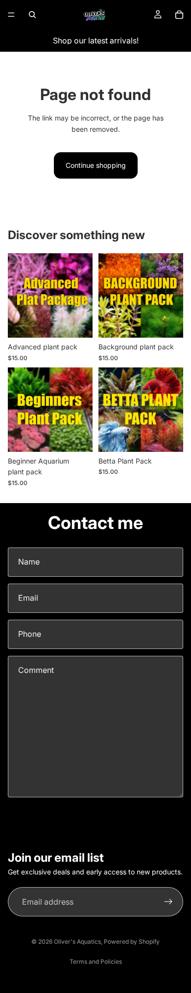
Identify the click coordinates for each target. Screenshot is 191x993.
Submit (31, 817)
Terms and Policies (96, 961)
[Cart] (179, 14)
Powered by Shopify (132, 941)
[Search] (32, 14)
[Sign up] (168, 902)
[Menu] (11, 14)
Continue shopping (96, 165)
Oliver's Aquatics (77, 941)
